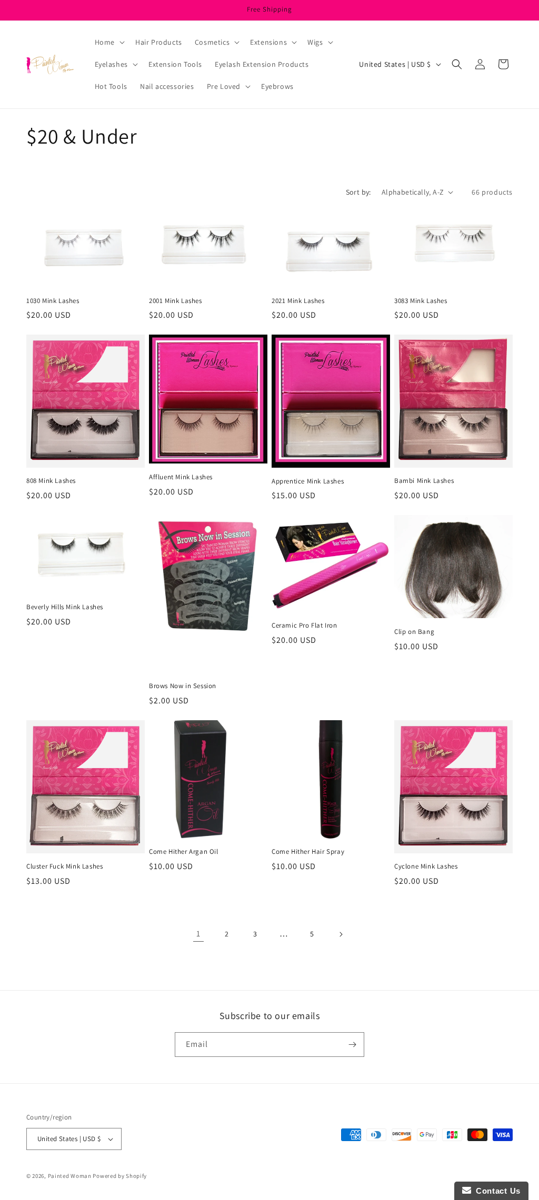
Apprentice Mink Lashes (308, 481)
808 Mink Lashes (51, 481)
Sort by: (358, 192)
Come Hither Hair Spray (308, 852)
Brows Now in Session (182, 686)
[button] (108, 42)
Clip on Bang (414, 632)
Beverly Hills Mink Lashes (64, 607)
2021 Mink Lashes (298, 301)
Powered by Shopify (120, 1175)
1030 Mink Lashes (52, 301)
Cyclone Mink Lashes (425, 866)
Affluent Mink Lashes (181, 477)
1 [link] (198, 933)
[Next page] (340, 934)
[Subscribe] (352, 1044)
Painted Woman (70, 1175)
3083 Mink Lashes (420, 301)
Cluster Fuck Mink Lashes (64, 866)
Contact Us (496, 1190)
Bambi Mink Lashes (424, 481)
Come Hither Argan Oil (183, 852)
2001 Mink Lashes (175, 301)
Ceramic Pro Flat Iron (304, 625)
